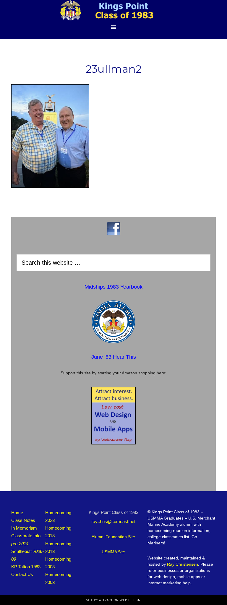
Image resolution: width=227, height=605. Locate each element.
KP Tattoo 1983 (25, 566)
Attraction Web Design (120, 600)
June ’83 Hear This (113, 357)
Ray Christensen (182, 564)
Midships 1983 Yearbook (113, 287)
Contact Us (22, 574)
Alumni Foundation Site (113, 536)
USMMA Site (113, 551)
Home (17, 512)
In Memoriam (24, 527)
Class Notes (23, 520)
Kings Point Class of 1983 (113, 10)
